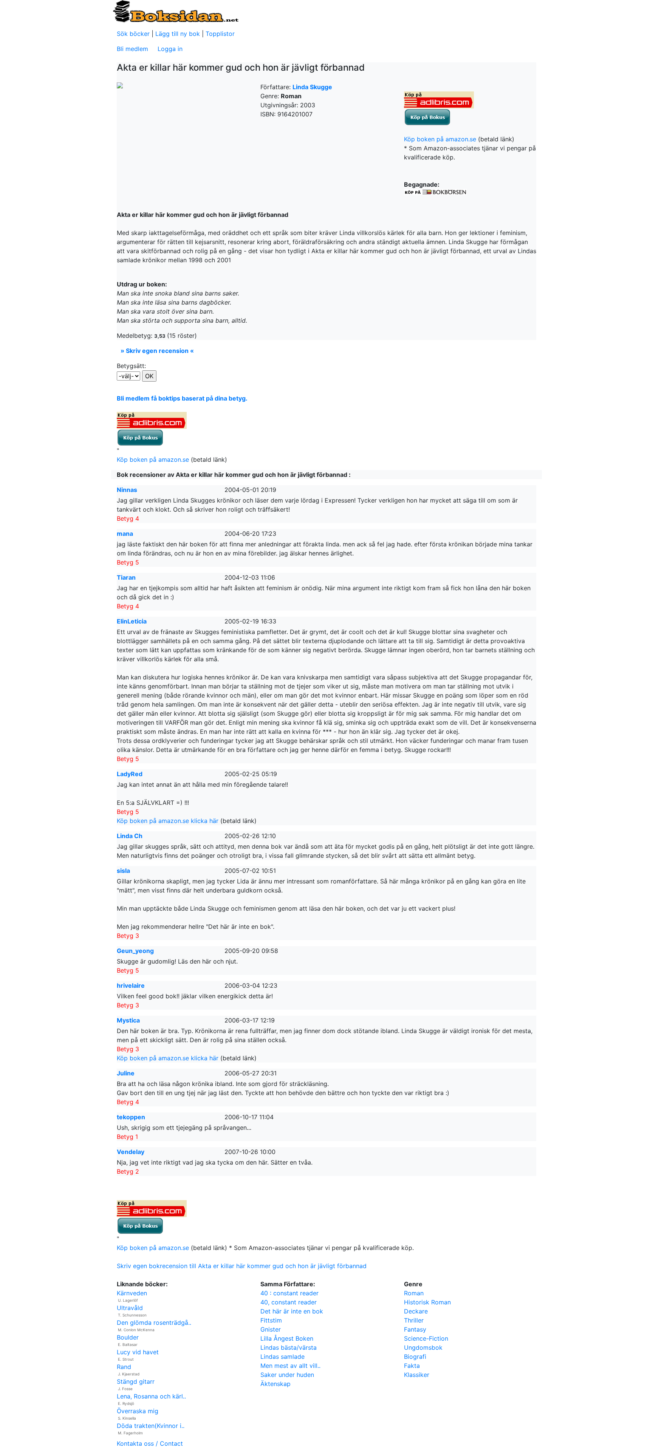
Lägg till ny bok (177, 33)
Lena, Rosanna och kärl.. (151, 1396)
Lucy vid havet (138, 1352)
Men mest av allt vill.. (290, 1365)
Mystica (128, 1020)
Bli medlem (132, 49)
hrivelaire (131, 985)
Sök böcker (133, 33)
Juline (126, 1073)
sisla (123, 870)
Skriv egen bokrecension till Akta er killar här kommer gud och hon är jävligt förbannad (242, 1266)
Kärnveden (132, 1293)
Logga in (170, 49)
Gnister (270, 1329)
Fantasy (415, 1329)
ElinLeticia (132, 621)
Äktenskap (275, 1384)
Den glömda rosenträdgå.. (154, 1322)
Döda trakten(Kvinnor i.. (150, 1425)
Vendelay (130, 1152)
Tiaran (126, 577)
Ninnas (127, 489)
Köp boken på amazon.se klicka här (167, 821)
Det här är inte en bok (291, 1311)
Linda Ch (129, 836)
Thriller (414, 1320)
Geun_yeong (135, 950)
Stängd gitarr (136, 1381)
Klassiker (416, 1374)
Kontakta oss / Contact (150, 1443)
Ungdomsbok (423, 1347)
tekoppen (131, 1117)
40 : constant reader (289, 1293)
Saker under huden (287, 1374)
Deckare (416, 1311)
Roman (414, 1293)
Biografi (415, 1356)
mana (125, 533)
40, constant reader (288, 1302)
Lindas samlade (282, 1356)
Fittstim (271, 1320)
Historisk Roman (427, 1302)
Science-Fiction (426, 1338)
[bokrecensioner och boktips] (175, 11)
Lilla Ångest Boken (286, 1338)
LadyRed (129, 774)
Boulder (128, 1337)
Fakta (412, 1365)
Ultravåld (130, 1308)
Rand (124, 1367)
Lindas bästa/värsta (288, 1347)
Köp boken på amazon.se (440, 139)
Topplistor (220, 33)
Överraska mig (137, 1411)
